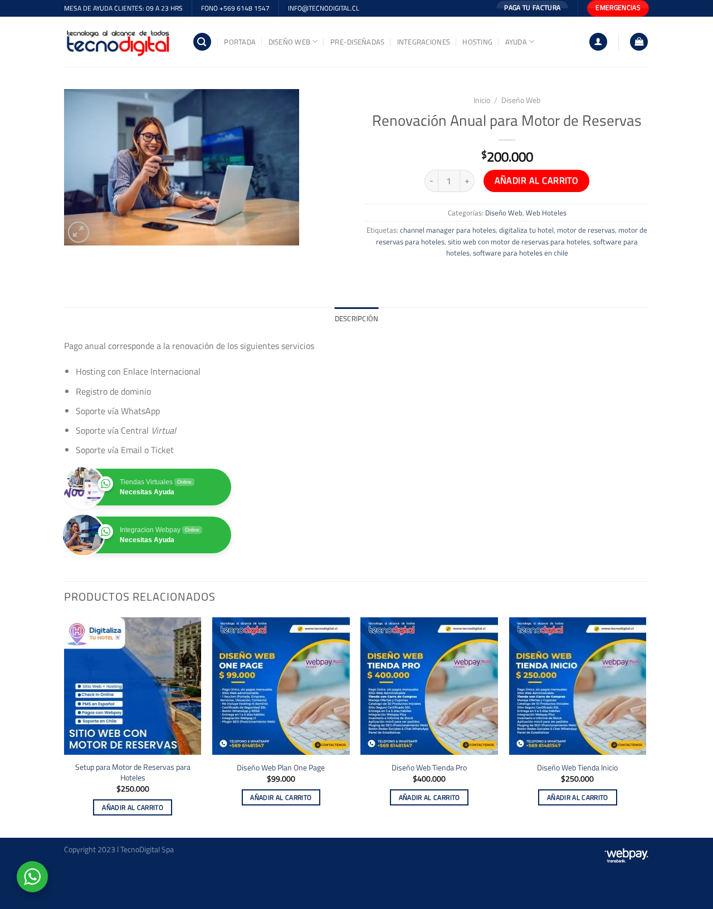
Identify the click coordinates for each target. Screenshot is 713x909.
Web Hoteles (546, 212)
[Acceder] (598, 42)
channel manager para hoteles (448, 229)
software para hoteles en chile (520, 252)
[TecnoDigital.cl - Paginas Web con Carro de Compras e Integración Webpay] (119, 42)
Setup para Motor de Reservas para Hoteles (133, 772)
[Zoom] (79, 232)
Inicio (481, 100)
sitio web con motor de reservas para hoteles (519, 241)
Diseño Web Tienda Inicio (577, 768)
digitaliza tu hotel (526, 229)
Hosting (477, 41)
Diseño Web (289, 41)
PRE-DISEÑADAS (357, 41)
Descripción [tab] (357, 318)
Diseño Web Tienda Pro (429, 768)
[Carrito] (639, 42)
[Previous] (64, 726)
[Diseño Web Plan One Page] (281, 686)
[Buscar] (202, 42)
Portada (240, 41)
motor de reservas (586, 229)
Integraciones (423, 41)
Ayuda (516, 41)
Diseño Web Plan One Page (281, 768)
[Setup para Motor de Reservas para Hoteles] (133, 686)
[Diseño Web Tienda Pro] (429, 686)
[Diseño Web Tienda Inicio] (578, 686)
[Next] (645, 726)
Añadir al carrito (537, 180)
